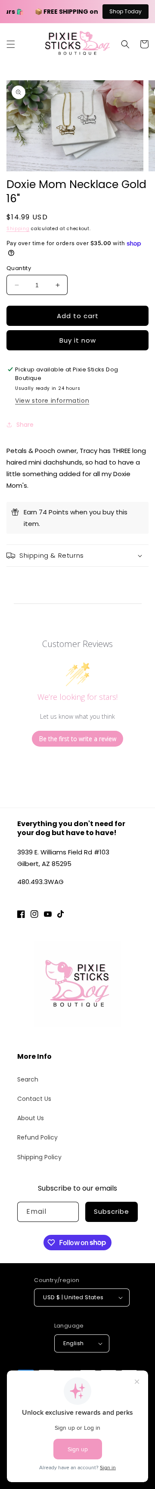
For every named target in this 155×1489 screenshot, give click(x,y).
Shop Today (125, 11)
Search (27, 1079)
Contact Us (34, 1098)
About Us (30, 1118)
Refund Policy (37, 1137)
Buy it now (77, 340)
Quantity (18, 268)
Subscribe (111, 1211)
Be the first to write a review (77, 739)
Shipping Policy (39, 1157)
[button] (10, 44)
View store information (52, 400)
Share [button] (25, 424)
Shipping (18, 228)
